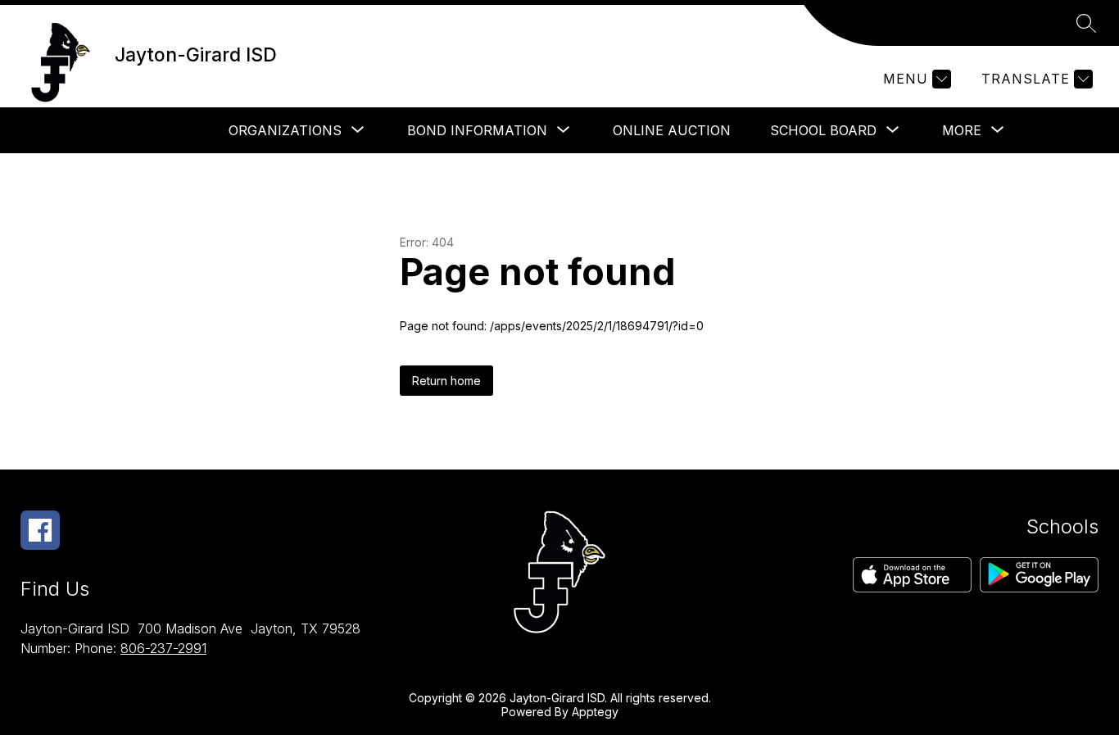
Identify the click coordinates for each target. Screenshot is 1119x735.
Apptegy (595, 712)
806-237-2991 (163, 648)
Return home (446, 381)
